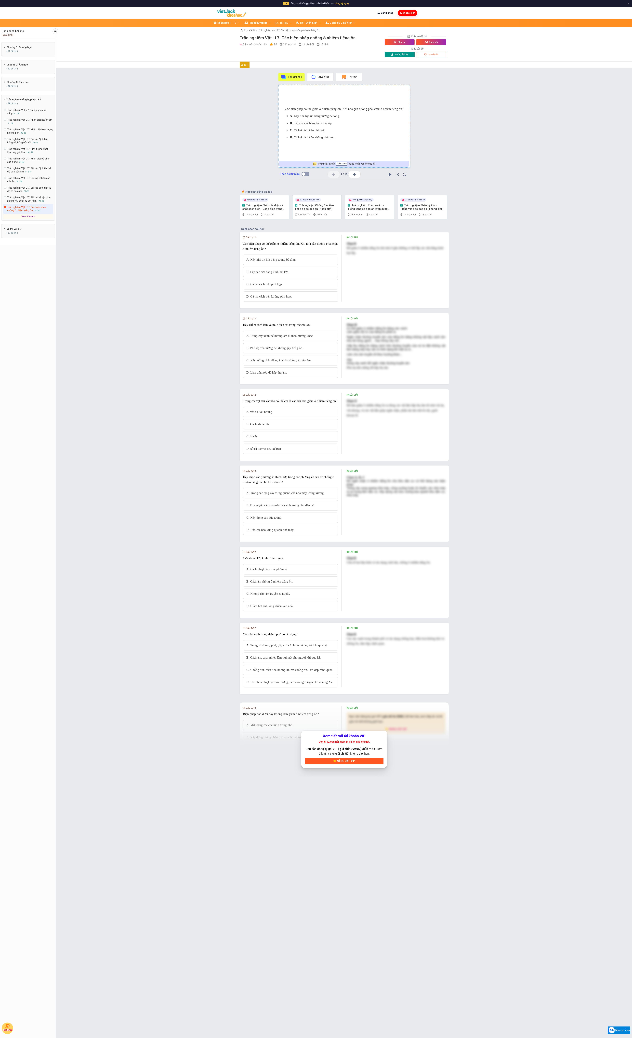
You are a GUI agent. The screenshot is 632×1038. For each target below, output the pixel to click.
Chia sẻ (401, 42)
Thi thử (352, 76)
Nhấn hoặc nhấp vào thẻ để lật (346, 163)
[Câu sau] (354, 174)
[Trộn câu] (397, 174)
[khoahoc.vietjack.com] (231, 13)
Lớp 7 (242, 30)
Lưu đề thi (432, 54)
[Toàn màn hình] (405, 174)
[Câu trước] (334, 174)
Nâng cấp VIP (345, 761)
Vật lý (252, 30)
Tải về (401, 54)
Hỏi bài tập (7, 1030)
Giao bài (433, 42)
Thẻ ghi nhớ (295, 76)
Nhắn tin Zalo (622, 1030)
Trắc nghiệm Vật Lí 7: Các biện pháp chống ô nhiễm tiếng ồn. (289, 30)
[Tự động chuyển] (390, 174)
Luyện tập (323, 76)
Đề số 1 (244, 65)
